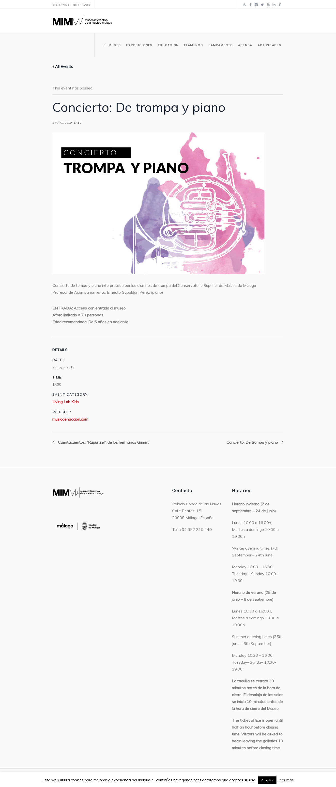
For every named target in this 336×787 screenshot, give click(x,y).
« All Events (62, 66)
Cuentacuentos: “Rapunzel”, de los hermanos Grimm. (103, 442)
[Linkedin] (274, 4)
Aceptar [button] (267, 780)
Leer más (285, 779)
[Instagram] (256, 4)
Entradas (82, 4)
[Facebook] (250, 4)
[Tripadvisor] (244, 4)
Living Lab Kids (65, 401)
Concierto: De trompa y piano (253, 442)
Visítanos (61, 4)
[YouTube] (268, 4)
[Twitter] (262, 4)
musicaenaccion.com (70, 419)
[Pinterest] (280, 4)
